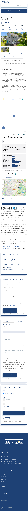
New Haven (16, 246)
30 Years (6, 393)
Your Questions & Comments (9, 347)
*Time (4, 342)
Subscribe (10, 310)
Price (4, 397)
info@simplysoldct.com (10, 459)
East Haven (6, 248)
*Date (4, 336)
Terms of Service (12, 379)
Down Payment (6, 401)
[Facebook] (3, 493)
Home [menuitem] (3, 474)
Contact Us (5, 271)
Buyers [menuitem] (3, 479)
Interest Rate (6, 406)
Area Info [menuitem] (4, 476)
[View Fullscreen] (3, 186)
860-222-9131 (15, 11)
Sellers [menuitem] (3, 481)
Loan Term (5, 390)
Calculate (14, 413)
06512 (11, 248)
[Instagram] (6, 493)
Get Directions (14, 204)
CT (11, 246)
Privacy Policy (12, 305)
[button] (25, 5)
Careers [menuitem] (3, 486)
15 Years (12, 393)
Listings (8, 246)
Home (3, 246)
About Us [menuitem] (4, 484)
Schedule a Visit (19, 321)
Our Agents (10, 271)
